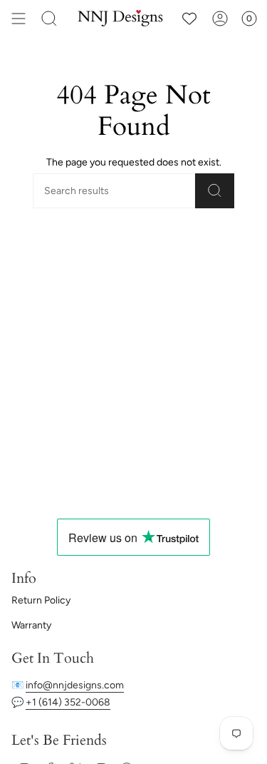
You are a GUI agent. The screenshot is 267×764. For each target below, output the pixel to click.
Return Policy (40, 600)
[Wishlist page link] (189, 18)
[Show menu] (18, 18)
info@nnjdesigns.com (75, 685)
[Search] (49, 18)
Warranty (31, 625)
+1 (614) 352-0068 (68, 702)
